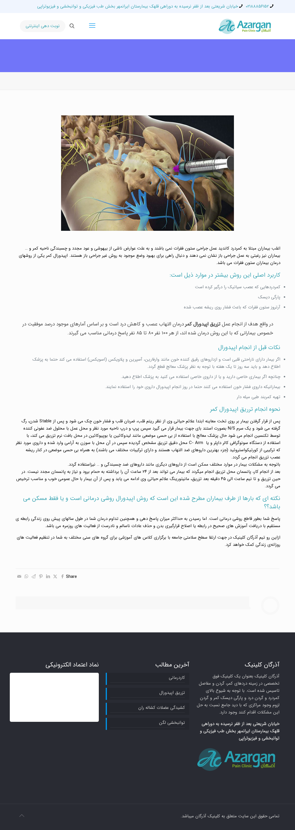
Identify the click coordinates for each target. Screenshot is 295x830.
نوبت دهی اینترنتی (43, 26)
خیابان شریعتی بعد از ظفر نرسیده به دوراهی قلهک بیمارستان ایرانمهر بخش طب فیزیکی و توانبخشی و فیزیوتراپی (137, 6)
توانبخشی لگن (172, 722)
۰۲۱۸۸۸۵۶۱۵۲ (257, 6)
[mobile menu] (92, 26)
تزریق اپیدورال (172, 692)
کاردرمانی (177, 677)
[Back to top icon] (22, 816)
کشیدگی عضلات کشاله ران (161, 707)
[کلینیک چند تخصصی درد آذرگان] (246, 26)
